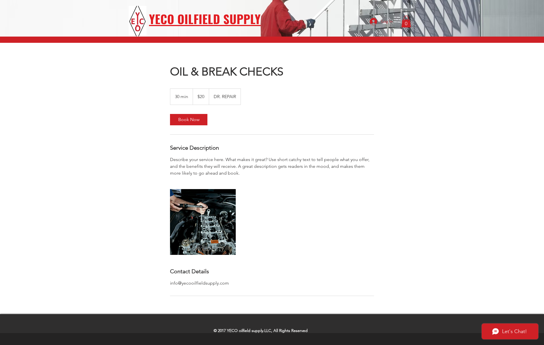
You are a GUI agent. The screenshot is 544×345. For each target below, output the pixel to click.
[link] (188, 119)
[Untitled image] (203, 222)
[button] (406, 21)
